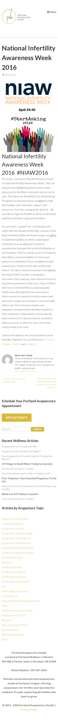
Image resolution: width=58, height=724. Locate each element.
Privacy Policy (29, 709)
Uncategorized (10, 629)
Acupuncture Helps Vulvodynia (18, 547)
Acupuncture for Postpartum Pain (19, 446)
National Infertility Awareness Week (21, 600)
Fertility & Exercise (12, 567)
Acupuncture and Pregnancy (16, 538)
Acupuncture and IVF (13, 528)
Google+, (7, 344)
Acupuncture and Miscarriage (17, 533)
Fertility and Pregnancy (14, 572)
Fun (4, 586)
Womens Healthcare (13, 634)
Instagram (30, 344)
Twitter (16, 344)
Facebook (49, 339)
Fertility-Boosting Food (14, 576)
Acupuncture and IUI (13, 523)
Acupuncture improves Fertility (18, 552)
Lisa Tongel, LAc (10, 596)
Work (5, 639)
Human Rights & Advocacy (15, 591)
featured (6, 562)
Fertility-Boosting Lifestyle (15, 581)
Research (7, 620)
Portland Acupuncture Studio (17, 610)
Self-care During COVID (14, 625)
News (5, 605)
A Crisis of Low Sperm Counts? (18, 468)
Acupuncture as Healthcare (16, 543)
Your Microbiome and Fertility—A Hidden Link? (26, 473)
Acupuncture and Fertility (15, 518)
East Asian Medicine (12, 557)
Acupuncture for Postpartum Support (21, 451)
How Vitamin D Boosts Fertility (18, 498)
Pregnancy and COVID (14, 615)
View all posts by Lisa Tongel (26, 371)
